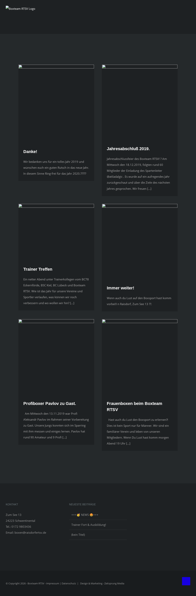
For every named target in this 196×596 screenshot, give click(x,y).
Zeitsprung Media (114, 583)
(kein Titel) (78, 535)
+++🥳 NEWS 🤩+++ (84, 515)
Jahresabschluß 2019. (128, 148)
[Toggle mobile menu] (188, 14)
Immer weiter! (120, 288)
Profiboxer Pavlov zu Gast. (49, 403)
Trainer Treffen (37, 269)
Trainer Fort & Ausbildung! (88, 525)
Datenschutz (69, 583)
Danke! (30, 151)
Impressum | (54, 583)
